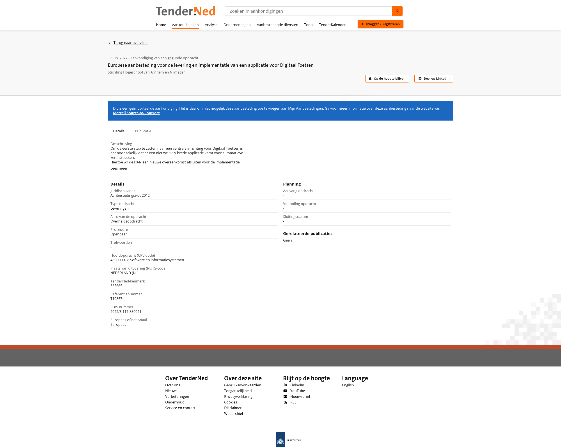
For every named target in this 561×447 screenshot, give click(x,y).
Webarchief (233, 413)
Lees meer (119, 168)
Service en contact (180, 407)
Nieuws (171, 390)
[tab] (119, 131)
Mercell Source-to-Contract (136, 112)
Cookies (230, 402)
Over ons (172, 385)
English (348, 385)
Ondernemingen (237, 24)
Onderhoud (175, 402)
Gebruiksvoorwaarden (242, 385)
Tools (308, 24)
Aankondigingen (185, 24)
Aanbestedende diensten (277, 24)
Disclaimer (233, 407)
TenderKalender (332, 24)
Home (161, 24)
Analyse (211, 24)
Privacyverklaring (238, 396)
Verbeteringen (177, 396)
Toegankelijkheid (238, 390)
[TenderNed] (185, 15)
